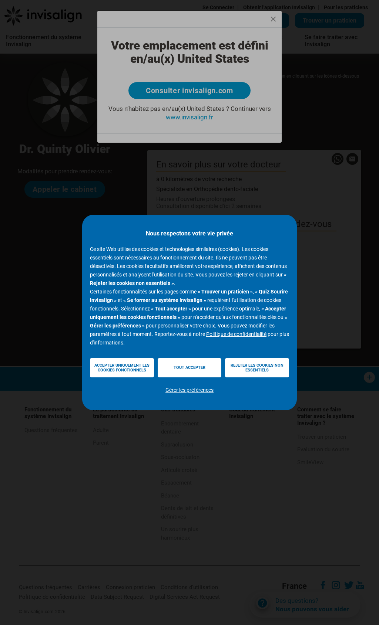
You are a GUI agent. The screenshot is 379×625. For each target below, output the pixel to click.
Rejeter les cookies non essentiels (257, 368)
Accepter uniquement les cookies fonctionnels (122, 368)
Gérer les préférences (189, 390)
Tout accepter (189, 367)
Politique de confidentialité (236, 334)
